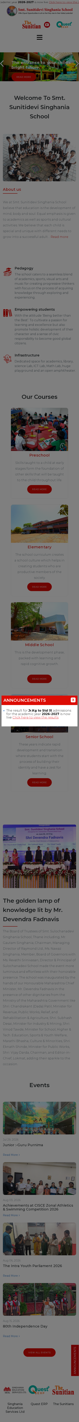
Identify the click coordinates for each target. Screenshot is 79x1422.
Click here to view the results (35, 717)
